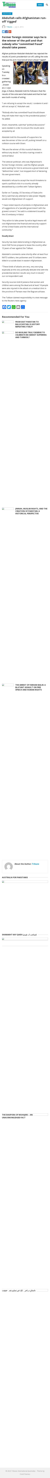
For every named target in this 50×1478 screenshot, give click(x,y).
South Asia (7, 14)
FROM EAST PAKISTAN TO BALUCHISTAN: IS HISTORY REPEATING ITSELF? (27, 324)
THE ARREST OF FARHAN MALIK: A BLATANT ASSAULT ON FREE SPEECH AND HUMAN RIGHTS (30, 687)
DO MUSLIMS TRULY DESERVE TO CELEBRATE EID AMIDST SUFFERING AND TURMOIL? (31, 335)
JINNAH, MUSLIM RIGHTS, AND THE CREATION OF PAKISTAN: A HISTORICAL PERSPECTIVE (31, 511)
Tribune (9, 27)
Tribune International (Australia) (23, 1471)
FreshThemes (25, 1474)
